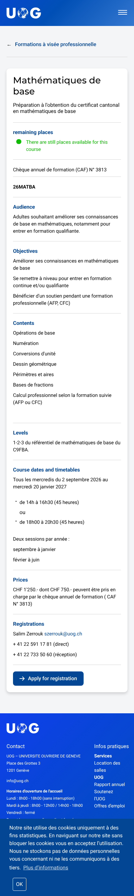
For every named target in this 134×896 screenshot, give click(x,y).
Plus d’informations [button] (45, 868)
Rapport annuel (109, 784)
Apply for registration (52, 678)
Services (103, 756)
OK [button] (19, 884)
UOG (98, 777)
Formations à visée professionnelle (51, 44)
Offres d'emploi (109, 806)
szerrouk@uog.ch (63, 634)
